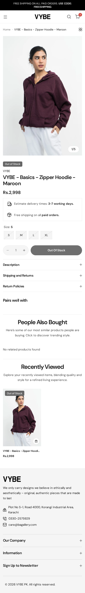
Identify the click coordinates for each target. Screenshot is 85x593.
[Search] (69, 16)
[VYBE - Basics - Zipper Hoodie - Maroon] (22, 417)
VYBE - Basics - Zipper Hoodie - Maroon (21, 451)
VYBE (6, 171)
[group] (42, 96)
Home (6, 29)
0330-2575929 (19, 519)
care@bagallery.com (22, 525)
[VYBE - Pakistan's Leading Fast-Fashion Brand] (42, 16)
